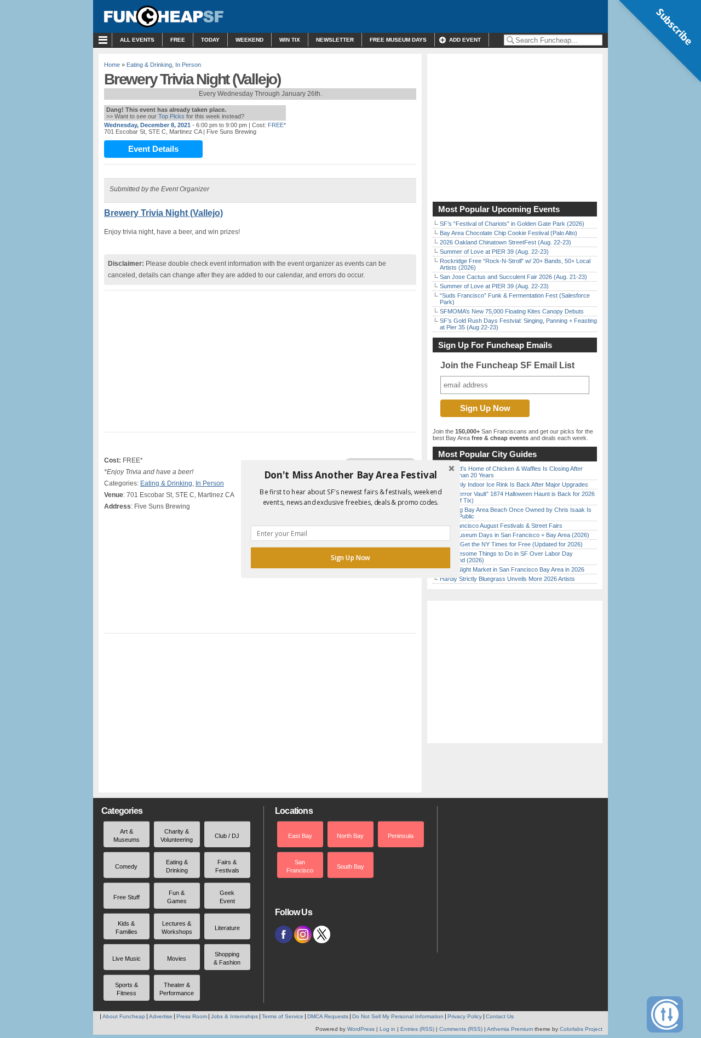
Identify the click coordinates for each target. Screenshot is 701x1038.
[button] (350, 475)
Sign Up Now (350, 558)
